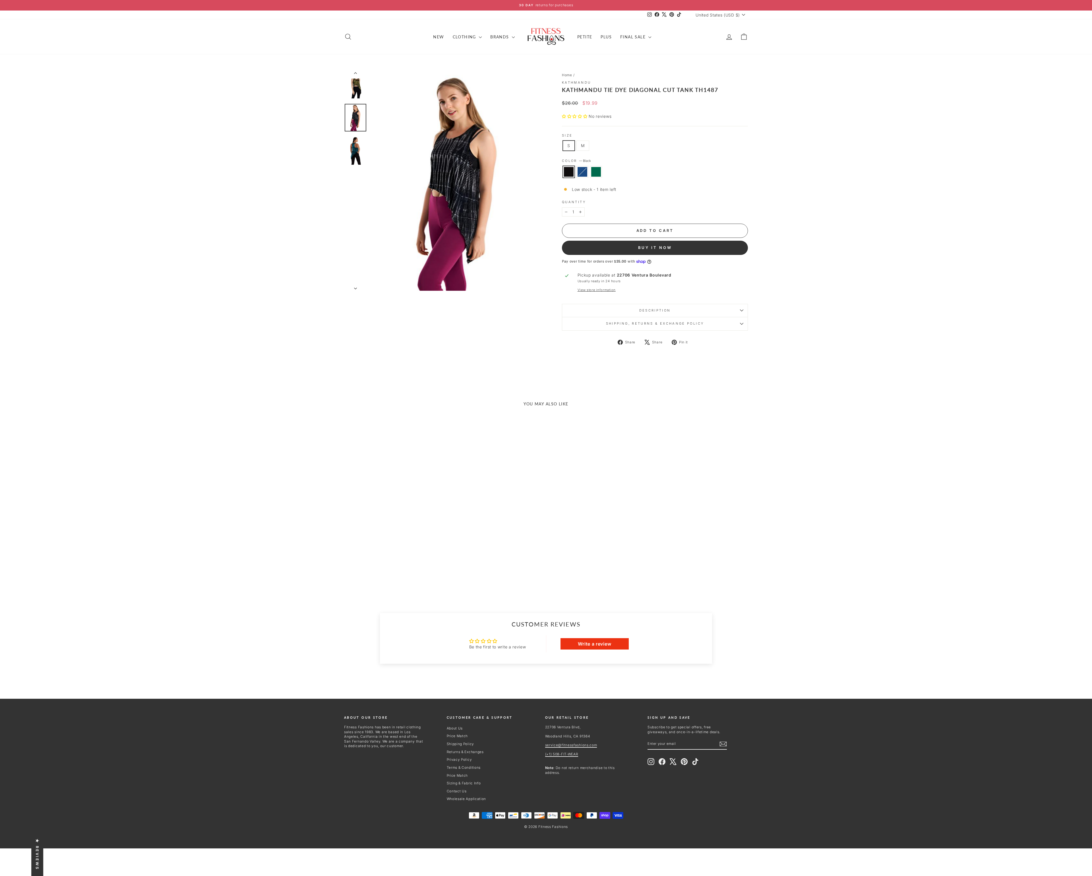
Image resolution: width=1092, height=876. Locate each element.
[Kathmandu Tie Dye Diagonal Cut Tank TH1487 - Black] (384, 572)
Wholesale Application (466, 799)
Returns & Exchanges (465, 752)
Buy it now (655, 247)
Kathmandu (576, 82)
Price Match (457, 736)
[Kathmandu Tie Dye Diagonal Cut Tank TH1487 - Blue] (392, 572)
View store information (597, 290)
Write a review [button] (594, 644)
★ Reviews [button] (37, 854)
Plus (606, 36)
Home (567, 75)
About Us (455, 728)
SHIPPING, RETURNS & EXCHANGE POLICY (655, 323)
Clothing (465, 36)
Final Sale (633, 36)
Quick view (392, 538)
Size (567, 135)
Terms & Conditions (464, 767)
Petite (584, 36)
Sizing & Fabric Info (464, 783)
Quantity (574, 202)
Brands (500, 36)
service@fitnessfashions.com (571, 745)
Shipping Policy (460, 744)
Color (576, 161)
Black (568, 172)
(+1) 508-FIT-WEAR (561, 754)
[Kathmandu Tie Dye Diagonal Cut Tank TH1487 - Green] (400, 572)
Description (655, 310)
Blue (582, 172)
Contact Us (457, 791)
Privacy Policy (459, 759)
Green (596, 172)
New (438, 36)
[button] (575, 116)
